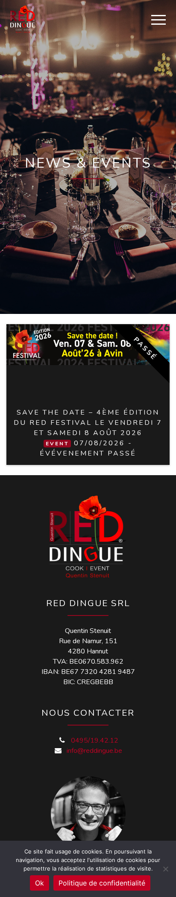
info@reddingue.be (94, 750)
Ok (39, 883)
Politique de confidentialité (102, 883)
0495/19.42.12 (94, 740)
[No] (165, 869)
